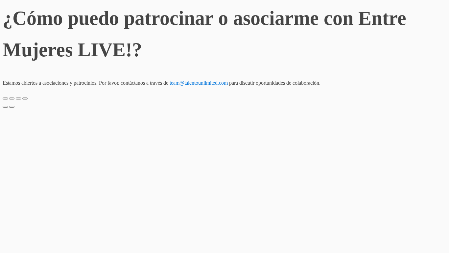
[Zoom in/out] (25, 98)
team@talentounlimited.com (199, 83)
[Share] (11, 98)
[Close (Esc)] (5, 98)
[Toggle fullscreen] (18, 98)
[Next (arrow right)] (11, 107)
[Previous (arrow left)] (5, 107)
